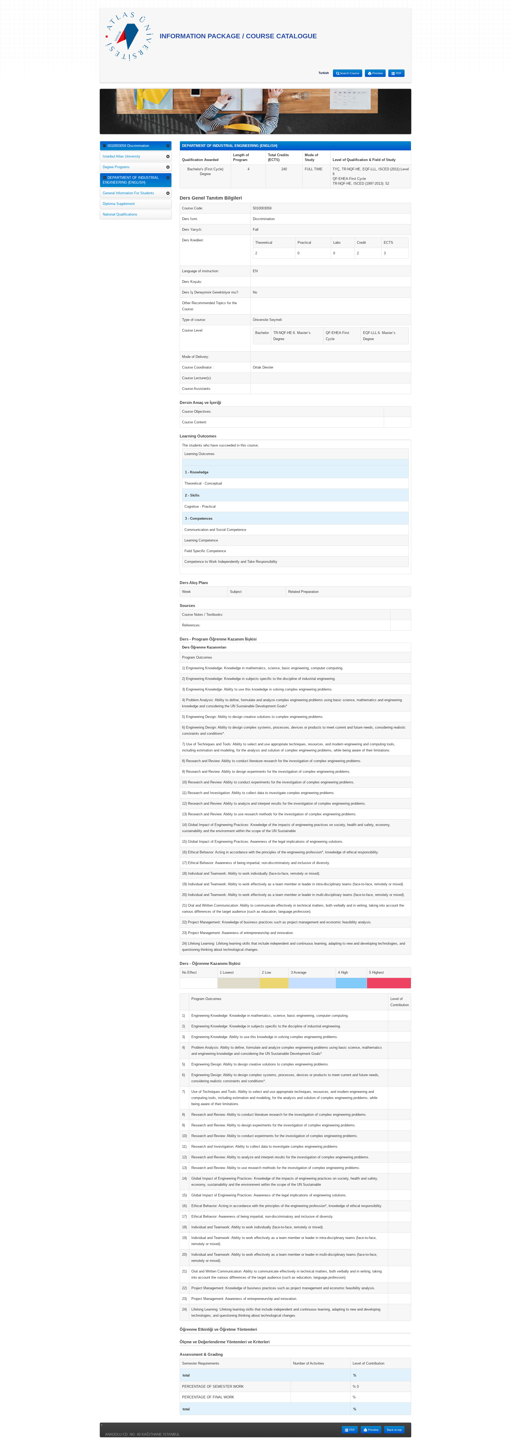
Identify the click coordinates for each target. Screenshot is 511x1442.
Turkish (324, 73)
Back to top (394, 1429)
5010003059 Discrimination (127, 146)
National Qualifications (120, 214)
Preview (377, 73)
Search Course (349, 73)
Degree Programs (116, 167)
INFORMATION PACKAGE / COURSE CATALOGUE (237, 36)
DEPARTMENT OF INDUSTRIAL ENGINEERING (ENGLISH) (131, 180)
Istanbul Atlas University (121, 156)
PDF (398, 73)
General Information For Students (128, 193)
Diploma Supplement (119, 204)
